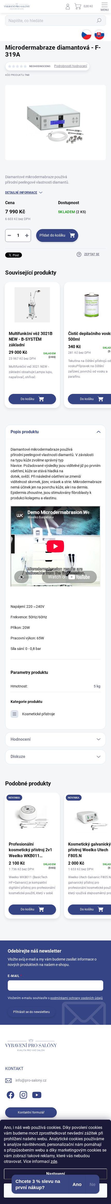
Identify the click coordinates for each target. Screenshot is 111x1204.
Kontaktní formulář (31, 1112)
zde (54, 1161)
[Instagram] (22, 1094)
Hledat (99, 20)
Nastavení (55, 1173)
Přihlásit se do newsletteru (31, 1012)
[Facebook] (9, 1094)
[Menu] (104, 6)
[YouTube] (37, 1094)
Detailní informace (21, 192)
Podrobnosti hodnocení (70, 66)
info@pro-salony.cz (30, 1080)
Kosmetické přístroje (38, 714)
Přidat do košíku (52, 235)
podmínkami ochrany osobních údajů (76, 998)
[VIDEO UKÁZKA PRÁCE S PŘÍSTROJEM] (55, 585)
